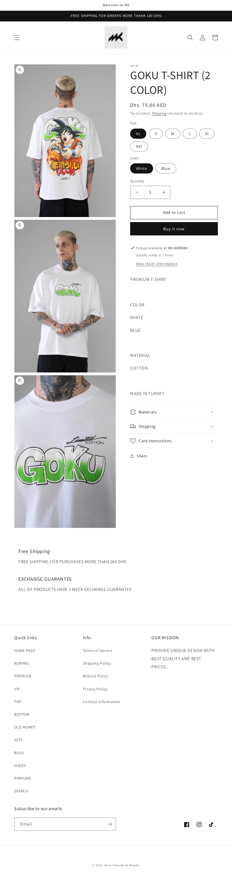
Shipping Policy (97, 663)
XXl (139, 146)
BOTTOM (21, 714)
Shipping (159, 113)
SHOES (20, 765)
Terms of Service (98, 650)
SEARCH (21, 791)
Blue (166, 168)
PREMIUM (22, 675)
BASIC (19, 752)
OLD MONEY (24, 727)
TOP (18, 701)
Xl (207, 133)
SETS (18, 739)
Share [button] (142, 455)
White (141, 168)
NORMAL (22, 663)
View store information (157, 263)
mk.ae (108, 865)
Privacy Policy (95, 688)
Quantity (137, 181)
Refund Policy (95, 675)
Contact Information (102, 701)
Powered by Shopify (125, 865)
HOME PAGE (24, 650)
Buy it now (174, 228)
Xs (138, 133)
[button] (17, 37)
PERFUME (22, 778)
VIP (17, 688)
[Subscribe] (109, 824)
